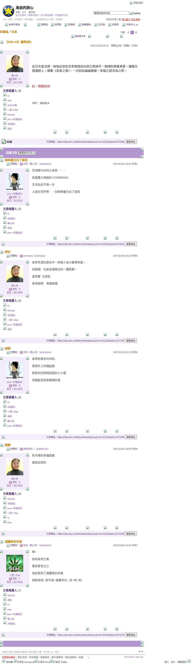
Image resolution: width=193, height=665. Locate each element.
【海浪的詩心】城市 (44, 19)
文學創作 (19, 19)
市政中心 (132, 24)
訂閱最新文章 (61, 15)
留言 (9, 82)
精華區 (44, 24)
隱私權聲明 (71, 657)
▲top (140, 651)
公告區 (101, 24)
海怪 (24, 12)
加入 (173, 662)
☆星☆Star (12, 110)
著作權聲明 (57, 657)
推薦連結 (86, 24)
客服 (81, 657)
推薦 (135, 45)
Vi (8, 96)
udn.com (139, 657)
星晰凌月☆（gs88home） (36, 449)
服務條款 (44, 657)
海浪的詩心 (25, 8)
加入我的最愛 (47, 15)
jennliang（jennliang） (35, 256)
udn (4, 19)
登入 (167, 662)
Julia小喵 (12, 105)
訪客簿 (115, 24)
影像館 (71, 24)
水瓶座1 (11, 124)
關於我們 (22, 657)
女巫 (14, 31)
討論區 (30, 24)
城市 (10, 19)
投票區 (57, 24)
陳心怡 (14, 75)
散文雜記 (29, 19)
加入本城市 (21, 15)
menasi (11, 114)
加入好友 (18, 82)
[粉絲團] (3, 660)
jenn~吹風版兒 (14, 119)
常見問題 (33, 657)
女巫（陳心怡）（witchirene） (38, 164)
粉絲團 (9, 662)
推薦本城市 (33, 15)
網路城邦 (138, 2)
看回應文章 (79, 36)
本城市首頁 (14, 24)
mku (9, 100)
